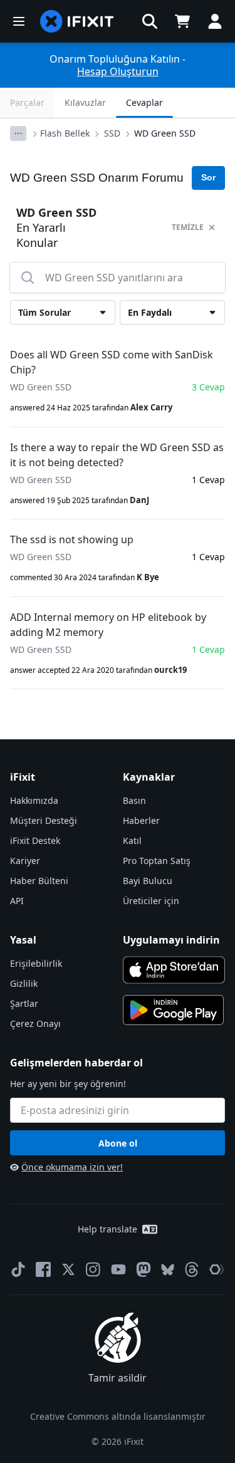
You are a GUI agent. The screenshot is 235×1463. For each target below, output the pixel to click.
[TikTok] (18, 1269)
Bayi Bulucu (147, 881)
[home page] (77, 21)
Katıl (132, 840)
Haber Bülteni (39, 881)
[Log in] (214, 21)
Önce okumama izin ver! (72, 1167)
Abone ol (117, 1143)
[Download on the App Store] (174, 970)
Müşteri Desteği (43, 820)
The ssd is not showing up (71, 539)
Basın (134, 800)
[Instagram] (93, 1269)
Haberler (141, 820)
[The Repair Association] (216, 1269)
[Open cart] (182, 21)
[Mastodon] (143, 1269)
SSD (112, 133)
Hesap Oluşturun (118, 71)
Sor (208, 177)
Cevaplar (144, 102)
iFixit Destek (35, 840)
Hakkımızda (34, 800)
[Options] (18, 133)
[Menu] (19, 21)
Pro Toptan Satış (157, 861)
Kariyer (25, 861)
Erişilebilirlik (36, 963)
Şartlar (24, 1003)
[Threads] (191, 1269)
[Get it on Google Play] (173, 1010)
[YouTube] (118, 1269)
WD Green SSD (165, 133)
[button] (149, 21)
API (17, 901)
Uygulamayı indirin (171, 940)
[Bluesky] (167, 1269)
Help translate (107, 1229)
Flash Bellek (65, 133)
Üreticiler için (151, 901)
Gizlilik (24, 983)
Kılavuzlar (85, 102)
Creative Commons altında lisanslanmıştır (118, 1416)
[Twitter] (68, 1269)
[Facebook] (43, 1269)
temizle (188, 227)
